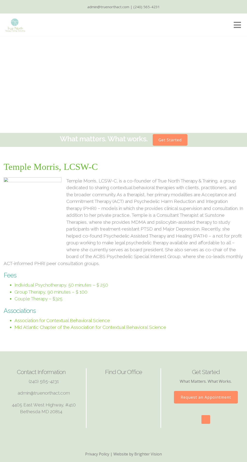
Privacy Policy (97, 454)
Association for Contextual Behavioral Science (62, 320)
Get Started (170, 140)
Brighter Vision (148, 454)
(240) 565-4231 (44, 381)
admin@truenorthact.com (44, 393)
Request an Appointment (206, 397)
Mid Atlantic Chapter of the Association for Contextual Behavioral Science (90, 327)
